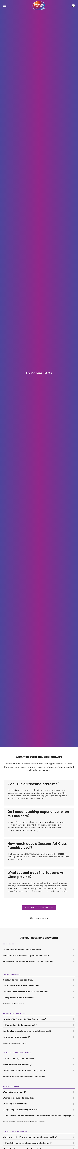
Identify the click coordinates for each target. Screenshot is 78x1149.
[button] (39, 907)
